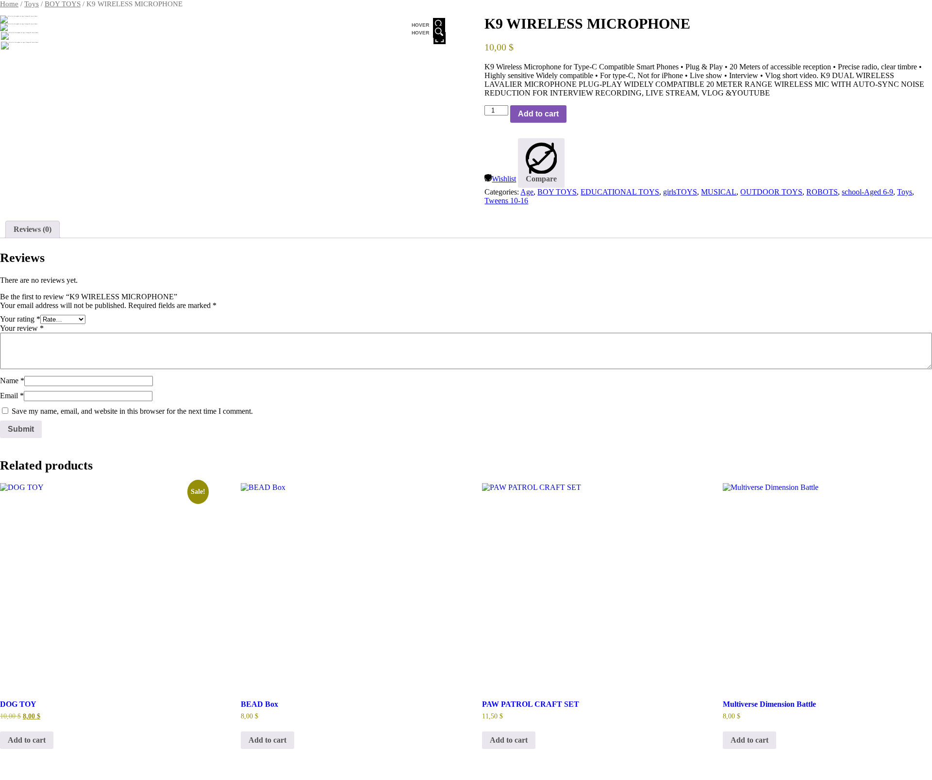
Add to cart (538, 114)
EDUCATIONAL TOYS (620, 192)
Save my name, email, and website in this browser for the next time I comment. (132, 411)
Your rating (20, 319)
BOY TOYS (63, 4)
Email (12, 395)
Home (9, 4)
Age (526, 192)
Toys (31, 4)
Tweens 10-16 (506, 200)
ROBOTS (822, 192)
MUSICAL (718, 192)
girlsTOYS (680, 192)
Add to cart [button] (27, 740)
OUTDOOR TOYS (771, 192)
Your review (22, 328)
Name (12, 380)
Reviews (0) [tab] (32, 229)
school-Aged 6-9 (867, 192)
